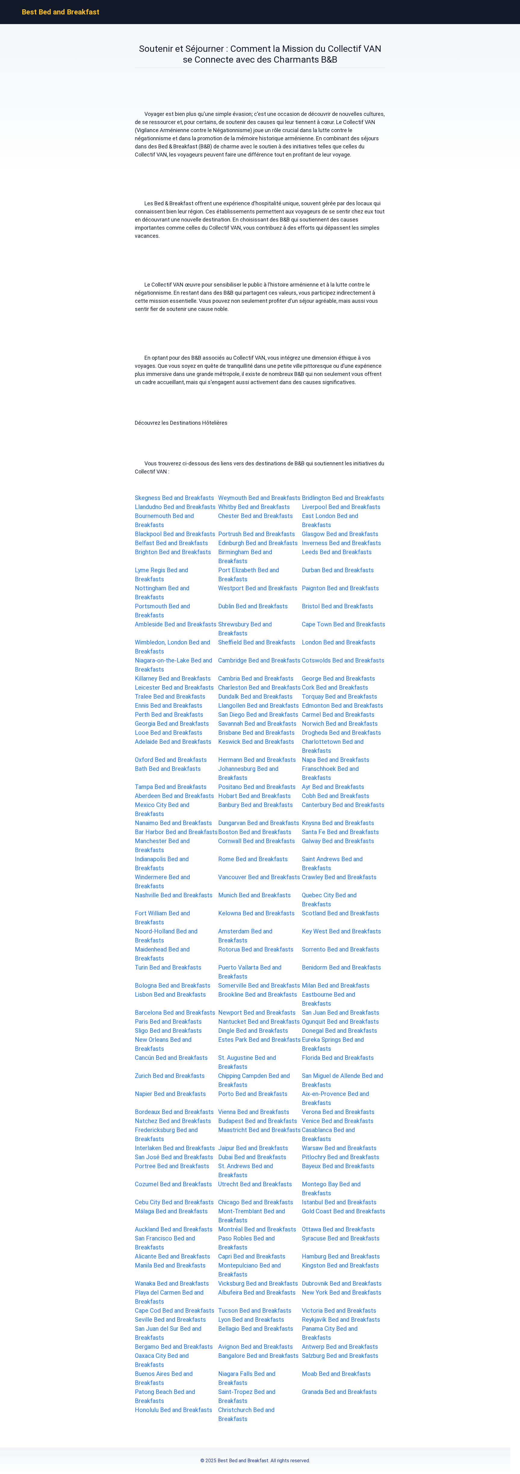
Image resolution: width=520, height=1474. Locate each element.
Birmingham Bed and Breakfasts (245, 556)
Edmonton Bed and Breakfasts (342, 705)
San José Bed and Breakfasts (174, 1157)
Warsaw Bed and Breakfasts (339, 1148)
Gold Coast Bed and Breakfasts (343, 1211)
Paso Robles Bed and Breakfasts (246, 1243)
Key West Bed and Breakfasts (341, 931)
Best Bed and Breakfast (60, 12)
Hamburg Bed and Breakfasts (341, 1256)
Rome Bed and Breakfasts (253, 859)
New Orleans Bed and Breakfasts (163, 1044)
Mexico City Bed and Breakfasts (162, 809)
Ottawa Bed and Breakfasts (338, 1229)
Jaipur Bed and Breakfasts (253, 1148)
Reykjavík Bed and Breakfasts (341, 1319)
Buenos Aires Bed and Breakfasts (164, 1378)
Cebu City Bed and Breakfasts (174, 1202)
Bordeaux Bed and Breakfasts (174, 1112)
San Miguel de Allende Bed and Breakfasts (342, 1080)
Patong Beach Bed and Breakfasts (165, 1396)
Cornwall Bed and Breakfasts (256, 841)
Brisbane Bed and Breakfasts (256, 732)
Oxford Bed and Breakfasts (171, 759)
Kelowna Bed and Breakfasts (256, 913)
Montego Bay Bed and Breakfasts (331, 1189)
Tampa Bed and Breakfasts (170, 786)
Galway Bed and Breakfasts (338, 841)
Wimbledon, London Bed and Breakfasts (172, 647)
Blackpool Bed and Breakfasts (175, 534)
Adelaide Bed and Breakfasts (173, 741)
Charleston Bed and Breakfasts (259, 687)
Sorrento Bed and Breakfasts (340, 949)
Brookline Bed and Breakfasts (257, 994)
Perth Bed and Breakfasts (169, 714)
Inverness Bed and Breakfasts (341, 543)
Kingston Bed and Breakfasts (340, 1265)
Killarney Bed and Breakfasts (173, 678)
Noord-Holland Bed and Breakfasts (166, 936)
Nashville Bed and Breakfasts (173, 895)
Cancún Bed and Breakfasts (171, 1057)
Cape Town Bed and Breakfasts (343, 624)
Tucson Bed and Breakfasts (254, 1310)
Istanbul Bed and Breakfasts (339, 1202)
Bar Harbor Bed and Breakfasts (176, 832)
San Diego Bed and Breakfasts (258, 714)
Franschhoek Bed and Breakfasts (330, 773)
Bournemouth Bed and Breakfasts (164, 520)
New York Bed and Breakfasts (341, 1292)
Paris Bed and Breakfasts (168, 1021)
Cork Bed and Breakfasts (335, 687)
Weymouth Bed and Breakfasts (259, 497)
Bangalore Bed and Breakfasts (258, 1355)
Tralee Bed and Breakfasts (170, 696)
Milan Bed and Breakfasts (336, 985)
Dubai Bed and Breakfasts (252, 1157)
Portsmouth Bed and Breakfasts (162, 611)
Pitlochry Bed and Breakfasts (340, 1157)
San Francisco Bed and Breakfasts (165, 1243)
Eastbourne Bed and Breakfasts (328, 999)
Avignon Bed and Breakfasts (255, 1346)
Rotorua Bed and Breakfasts (255, 949)
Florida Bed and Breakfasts (338, 1057)
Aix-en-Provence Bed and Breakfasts (335, 1098)
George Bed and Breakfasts (338, 678)
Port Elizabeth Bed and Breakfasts (248, 574)
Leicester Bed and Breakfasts (174, 687)
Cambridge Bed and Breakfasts (259, 660)
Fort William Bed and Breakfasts (162, 918)
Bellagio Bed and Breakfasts (255, 1328)
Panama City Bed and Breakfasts (330, 1333)
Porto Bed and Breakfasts (252, 1093)
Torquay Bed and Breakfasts (339, 696)
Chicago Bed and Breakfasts (255, 1202)
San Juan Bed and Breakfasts (340, 1012)
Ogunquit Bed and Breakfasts (340, 1021)
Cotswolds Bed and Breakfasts (343, 660)
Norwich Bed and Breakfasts (340, 723)
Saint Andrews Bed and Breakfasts (332, 863)
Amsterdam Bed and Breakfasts (245, 936)
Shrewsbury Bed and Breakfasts (245, 629)
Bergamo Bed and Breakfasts (174, 1346)
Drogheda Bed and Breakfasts (341, 732)
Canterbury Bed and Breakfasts (343, 804)
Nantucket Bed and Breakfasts (259, 1021)
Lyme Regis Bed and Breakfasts (161, 574)
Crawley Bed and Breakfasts (339, 877)
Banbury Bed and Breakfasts (255, 804)
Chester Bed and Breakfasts (255, 516)
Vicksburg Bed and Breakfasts (258, 1283)
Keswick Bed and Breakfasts (256, 741)
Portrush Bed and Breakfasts (256, 534)
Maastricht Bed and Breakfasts (259, 1130)
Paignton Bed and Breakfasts (340, 588)
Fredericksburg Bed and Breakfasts (166, 1134)
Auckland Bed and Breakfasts (173, 1229)
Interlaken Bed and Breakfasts (175, 1148)
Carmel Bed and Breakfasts (338, 714)
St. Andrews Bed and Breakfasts (245, 1170)
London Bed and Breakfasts (338, 642)
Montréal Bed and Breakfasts (257, 1229)
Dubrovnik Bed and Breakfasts (342, 1283)
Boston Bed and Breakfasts (254, 832)
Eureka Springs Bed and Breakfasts (333, 1044)
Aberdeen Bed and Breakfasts (174, 795)
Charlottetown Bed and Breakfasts (333, 746)
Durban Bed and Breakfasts (338, 570)
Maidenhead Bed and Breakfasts (162, 954)
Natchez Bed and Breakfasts (173, 1121)
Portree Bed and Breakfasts (172, 1166)
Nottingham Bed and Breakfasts (162, 593)
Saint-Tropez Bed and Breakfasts (246, 1396)
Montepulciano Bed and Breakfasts (249, 1270)
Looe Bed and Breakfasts (168, 732)
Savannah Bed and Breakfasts (257, 723)
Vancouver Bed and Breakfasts (259, 877)
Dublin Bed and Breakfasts (253, 606)
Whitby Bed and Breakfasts (254, 506)
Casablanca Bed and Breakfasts (328, 1134)
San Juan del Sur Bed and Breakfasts (168, 1333)
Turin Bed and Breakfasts (168, 967)
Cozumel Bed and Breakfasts (173, 1184)
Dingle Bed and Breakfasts (253, 1030)
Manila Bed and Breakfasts (170, 1265)
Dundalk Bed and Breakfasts (255, 696)
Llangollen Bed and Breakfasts (258, 705)
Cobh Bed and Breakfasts (335, 795)
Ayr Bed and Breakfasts (333, 786)
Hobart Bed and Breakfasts (254, 795)
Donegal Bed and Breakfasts (339, 1030)
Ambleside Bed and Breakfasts (175, 624)
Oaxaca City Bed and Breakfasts (162, 1360)
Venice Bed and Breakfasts (337, 1121)
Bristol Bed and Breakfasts (337, 606)
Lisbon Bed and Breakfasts (170, 994)
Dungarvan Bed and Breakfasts (258, 823)
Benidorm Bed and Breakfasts (341, 967)
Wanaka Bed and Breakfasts (172, 1283)
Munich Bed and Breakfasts (254, 895)
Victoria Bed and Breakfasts (339, 1310)
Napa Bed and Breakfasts (335, 759)
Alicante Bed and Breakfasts (172, 1256)
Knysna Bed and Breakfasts (338, 823)
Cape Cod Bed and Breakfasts (174, 1310)
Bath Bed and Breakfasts (168, 768)
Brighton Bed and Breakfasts (173, 552)
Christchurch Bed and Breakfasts (246, 1414)
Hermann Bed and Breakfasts (257, 759)
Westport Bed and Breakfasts (257, 588)
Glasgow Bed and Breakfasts (340, 534)
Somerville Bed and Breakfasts (259, 985)
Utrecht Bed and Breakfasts (255, 1184)
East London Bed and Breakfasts (330, 520)
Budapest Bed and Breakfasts (257, 1121)
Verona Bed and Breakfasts (338, 1112)
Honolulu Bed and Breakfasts (173, 1409)
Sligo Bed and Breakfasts (168, 1030)
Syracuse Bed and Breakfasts (340, 1238)
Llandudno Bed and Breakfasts (175, 506)
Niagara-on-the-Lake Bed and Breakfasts (173, 665)
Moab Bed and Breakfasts (336, 1373)
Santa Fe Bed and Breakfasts (340, 832)
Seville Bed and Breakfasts (170, 1319)
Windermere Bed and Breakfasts (162, 882)
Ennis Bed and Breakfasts (168, 705)
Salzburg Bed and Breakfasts (340, 1355)
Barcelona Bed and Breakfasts (175, 1012)
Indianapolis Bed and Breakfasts (162, 863)
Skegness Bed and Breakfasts (174, 497)
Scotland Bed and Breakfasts (340, 913)
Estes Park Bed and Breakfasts (259, 1039)
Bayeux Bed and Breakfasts (338, 1166)
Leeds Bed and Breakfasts (337, 552)
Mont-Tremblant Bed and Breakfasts (251, 1216)
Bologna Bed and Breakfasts (172, 985)
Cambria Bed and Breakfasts (255, 678)
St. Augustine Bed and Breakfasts (247, 1062)
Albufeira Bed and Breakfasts (257, 1292)
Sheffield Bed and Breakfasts (256, 642)
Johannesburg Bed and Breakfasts (248, 773)
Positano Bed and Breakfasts (257, 786)
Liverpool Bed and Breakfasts (341, 506)
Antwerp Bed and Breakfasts (340, 1346)
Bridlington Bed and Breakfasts (343, 497)
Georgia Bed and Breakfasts (172, 723)
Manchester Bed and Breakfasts (162, 845)
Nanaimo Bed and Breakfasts (173, 823)
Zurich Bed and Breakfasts (170, 1075)
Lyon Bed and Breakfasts (251, 1319)
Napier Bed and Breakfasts (170, 1093)
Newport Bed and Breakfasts (257, 1012)
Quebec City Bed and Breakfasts (329, 900)
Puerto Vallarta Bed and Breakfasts (249, 972)
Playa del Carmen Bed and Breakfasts (169, 1297)
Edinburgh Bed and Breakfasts (258, 543)
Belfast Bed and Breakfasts (171, 543)
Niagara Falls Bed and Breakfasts (246, 1378)
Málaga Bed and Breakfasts (171, 1211)
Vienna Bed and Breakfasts (253, 1112)
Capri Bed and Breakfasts (251, 1256)
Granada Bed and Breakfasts (339, 1391)
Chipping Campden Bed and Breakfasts (254, 1080)
